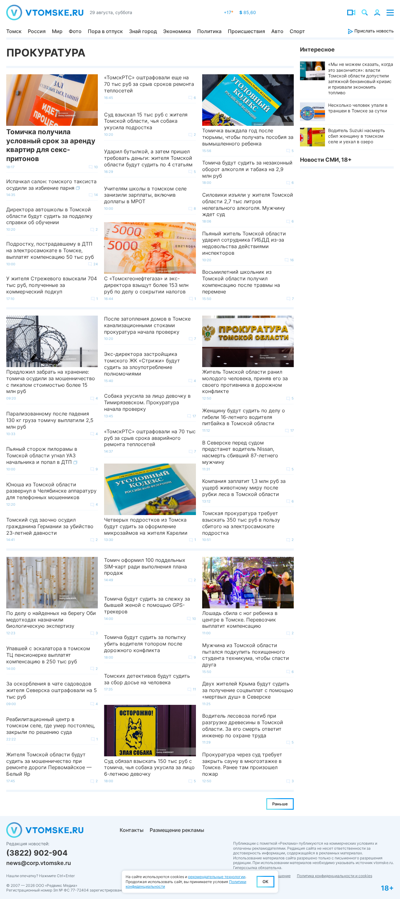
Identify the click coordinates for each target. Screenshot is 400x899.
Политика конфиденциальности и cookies (334, 875)
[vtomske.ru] (44, 12)
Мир (57, 31)
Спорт (297, 31)
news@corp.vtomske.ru (38, 863)
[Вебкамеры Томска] (351, 12)
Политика (209, 31)
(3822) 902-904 (37, 852)
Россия (37, 31)
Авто (277, 31)
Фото (75, 31)
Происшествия (246, 31)
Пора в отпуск (105, 31)
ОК (265, 881)
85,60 (247, 12)
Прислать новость (373, 30)
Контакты (131, 830)
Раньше (280, 803)
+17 (228, 12)
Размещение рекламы (177, 830)
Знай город (143, 31)
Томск (14, 31)
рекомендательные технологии (216, 876)
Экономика (177, 31)
